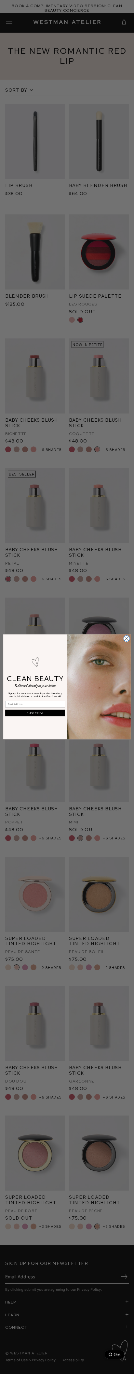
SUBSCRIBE (35, 713)
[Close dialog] (126, 639)
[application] (114, 1354)
